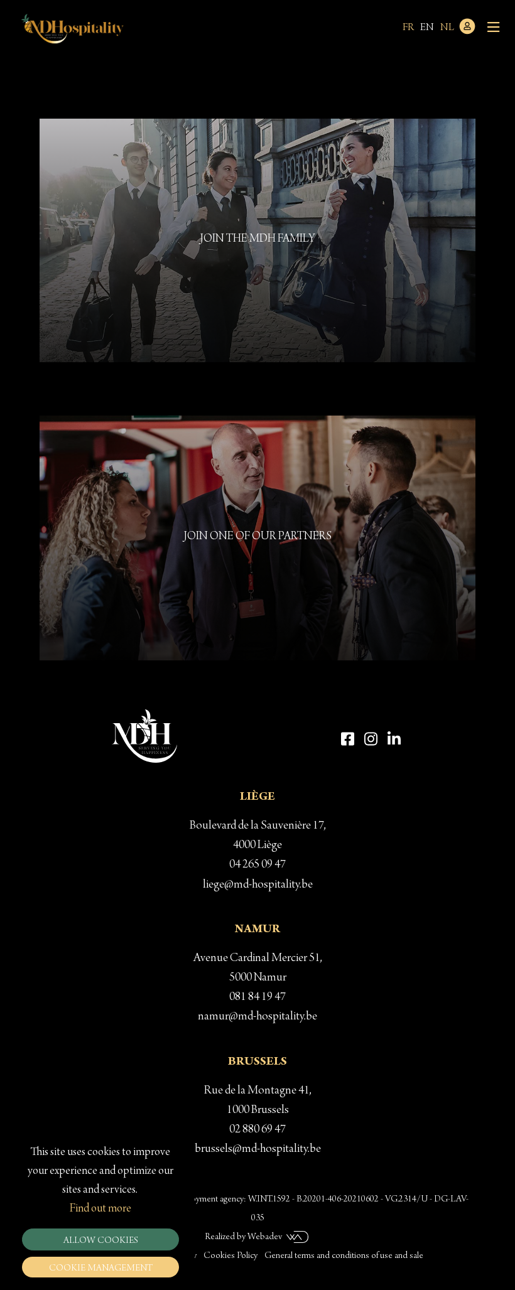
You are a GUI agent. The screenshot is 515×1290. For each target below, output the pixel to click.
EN (427, 28)
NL (447, 28)
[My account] (467, 32)
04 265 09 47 (257, 865)
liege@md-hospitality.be (258, 885)
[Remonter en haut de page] (497, 1206)
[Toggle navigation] (493, 28)
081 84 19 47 (257, 997)
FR (408, 28)
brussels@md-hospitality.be (258, 1149)
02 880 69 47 (257, 1130)
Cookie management (101, 1269)
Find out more (100, 1209)
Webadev (264, 1237)
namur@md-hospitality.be (257, 1017)
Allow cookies (100, 1241)
